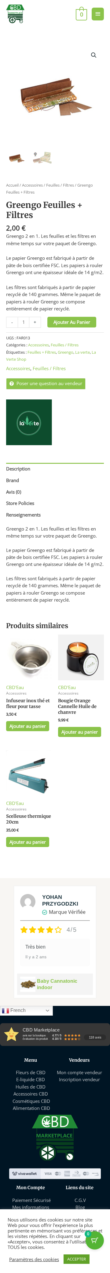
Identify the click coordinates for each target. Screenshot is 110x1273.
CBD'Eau (15, 687)
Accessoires (32, 185)
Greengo (65, 352)
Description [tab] (18, 469)
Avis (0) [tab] (13, 492)
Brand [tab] (12, 480)
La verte (82, 352)
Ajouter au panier (71, 322)
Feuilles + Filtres (42, 352)
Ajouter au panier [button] (27, 726)
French (17, 1010)
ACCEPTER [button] (76, 1259)
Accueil (12, 185)
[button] (93, 55)
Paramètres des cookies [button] (34, 1259)
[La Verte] (29, 422)
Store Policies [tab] (20, 503)
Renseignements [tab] (23, 515)
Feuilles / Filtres (60, 185)
